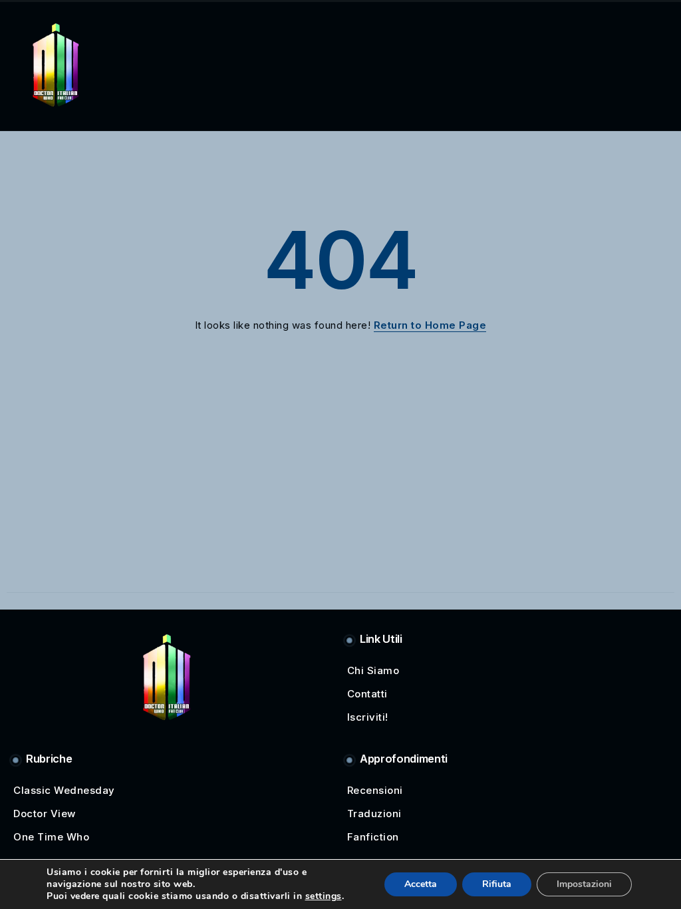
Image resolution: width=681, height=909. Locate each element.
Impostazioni (584, 884)
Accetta (420, 884)
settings (323, 896)
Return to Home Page (430, 325)
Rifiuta (496, 884)
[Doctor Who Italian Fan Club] (55, 63)
